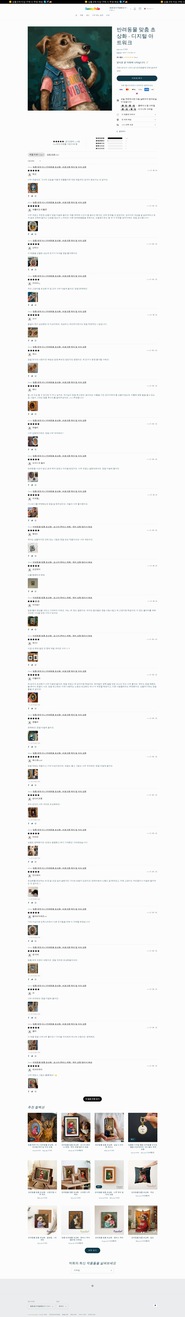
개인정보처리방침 (54, 1314)
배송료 (119, 53)
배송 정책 (73, 1314)
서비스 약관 (82, 1314)
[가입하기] (111, 1270)
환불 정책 (65, 1314)
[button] (149, 8)
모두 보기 (92, 1250)
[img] (66, 141)
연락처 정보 (91, 1314)
